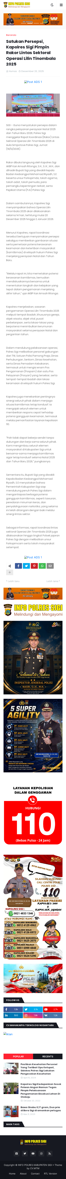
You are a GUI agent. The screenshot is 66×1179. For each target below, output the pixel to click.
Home (12, 1173)
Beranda (11, 35)
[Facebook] (18, 566)
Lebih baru (14, 581)
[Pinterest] (34, 566)
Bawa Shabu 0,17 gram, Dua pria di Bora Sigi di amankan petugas (41, 1109)
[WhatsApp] (42, 566)
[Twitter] (26, 566)
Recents (47, 1056)
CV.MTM (34, 1168)
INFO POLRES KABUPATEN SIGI (35, 1165)
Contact (35, 1173)
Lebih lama (52, 581)
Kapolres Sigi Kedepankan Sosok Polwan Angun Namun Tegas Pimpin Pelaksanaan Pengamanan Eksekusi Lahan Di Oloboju (41, 1091)
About (23, 1173)
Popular (18, 1056)
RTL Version (50, 1173)
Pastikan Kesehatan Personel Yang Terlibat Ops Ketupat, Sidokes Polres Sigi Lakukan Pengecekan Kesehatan (39, 1069)
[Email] (50, 566)
